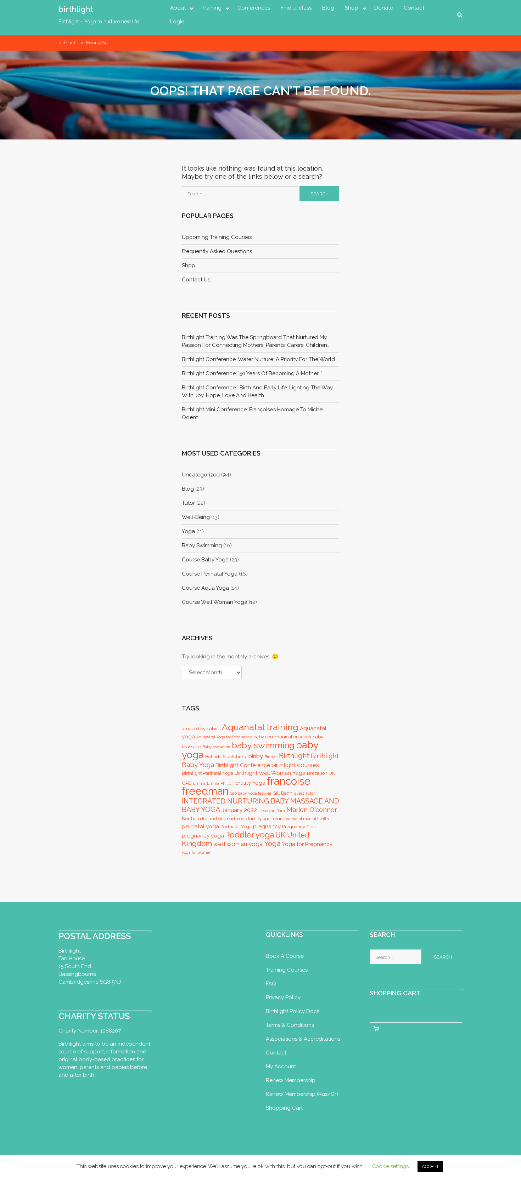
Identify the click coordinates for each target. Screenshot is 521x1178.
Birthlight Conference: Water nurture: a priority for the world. (259, 359)
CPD (187, 783)
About (178, 8)
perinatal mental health (307, 819)
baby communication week (282, 736)
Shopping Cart (284, 1108)
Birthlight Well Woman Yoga (270, 773)
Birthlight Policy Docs (292, 1011)
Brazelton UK (321, 773)
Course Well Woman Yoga (214, 602)
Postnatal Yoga (236, 826)
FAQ (271, 983)
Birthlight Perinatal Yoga (207, 773)
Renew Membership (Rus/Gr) (302, 1094)
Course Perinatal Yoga (209, 574)
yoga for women (197, 852)
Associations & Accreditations (303, 1039)
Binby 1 (271, 757)
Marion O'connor (311, 809)
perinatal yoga (200, 826)
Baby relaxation (216, 747)
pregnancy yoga (203, 835)
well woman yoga (238, 843)
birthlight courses (295, 764)
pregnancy (267, 826)
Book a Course (285, 956)
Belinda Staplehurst (226, 756)
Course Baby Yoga (205, 559)
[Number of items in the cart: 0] (376, 1029)
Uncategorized (201, 474)
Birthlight (294, 755)
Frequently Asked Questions (217, 251)
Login (177, 21)
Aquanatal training (260, 727)
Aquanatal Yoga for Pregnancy (224, 737)
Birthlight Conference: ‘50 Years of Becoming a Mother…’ (252, 373)
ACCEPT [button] (430, 1166)
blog (188, 489)
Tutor (188, 503)
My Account (281, 1066)
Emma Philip (219, 783)
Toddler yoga (249, 834)
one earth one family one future (251, 818)
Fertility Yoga (249, 782)
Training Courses (287, 970)
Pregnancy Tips (298, 826)
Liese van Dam (271, 810)
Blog (328, 8)
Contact (414, 8)
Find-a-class (296, 8)
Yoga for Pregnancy (307, 844)
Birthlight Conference (242, 765)
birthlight (75, 9)
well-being (196, 517)
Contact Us (196, 279)
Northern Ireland (199, 818)
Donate (383, 8)
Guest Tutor (304, 793)
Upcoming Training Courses (217, 237)
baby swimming (202, 545)
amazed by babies (201, 728)
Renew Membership (290, 1080)
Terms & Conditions (290, 1025)
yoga (188, 531)
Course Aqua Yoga (205, 588)
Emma (199, 783)
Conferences (253, 8)
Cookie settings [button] (390, 1166)
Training (212, 8)
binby (255, 756)
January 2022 (239, 809)
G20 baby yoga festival (250, 793)
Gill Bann (282, 793)
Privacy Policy (283, 997)
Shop (351, 8)
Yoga (272, 843)
